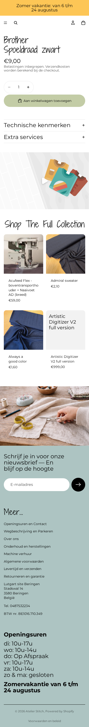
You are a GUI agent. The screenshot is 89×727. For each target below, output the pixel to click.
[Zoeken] (15, 23)
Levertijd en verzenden (22, 569)
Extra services (23, 137)
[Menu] (5, 22)
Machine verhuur (18, 554)
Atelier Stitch (35, 711)
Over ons (11, 539)
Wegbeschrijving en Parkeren (28, 531)
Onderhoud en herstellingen (27, 546)
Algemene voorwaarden (24, 561)
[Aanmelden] (78, 485)
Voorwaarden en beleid (44, 721)
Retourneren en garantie (24, 576)
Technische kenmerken (37, 125)
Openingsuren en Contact (25, 524)
